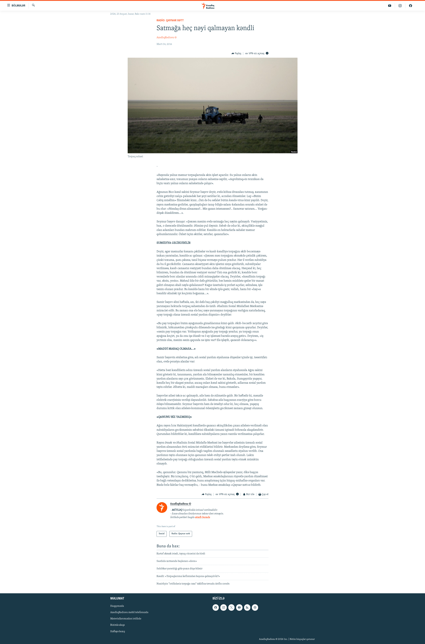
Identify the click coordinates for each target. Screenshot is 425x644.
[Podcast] (255, 607)
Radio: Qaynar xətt (170, 20)
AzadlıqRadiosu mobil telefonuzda (129, 612)
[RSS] (247, 607)
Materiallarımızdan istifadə (125, 618)
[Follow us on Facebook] (215, 607)
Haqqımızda (117, 606)
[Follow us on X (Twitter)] (231, 607)
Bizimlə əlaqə (117, 625)
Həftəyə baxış (117, 631)
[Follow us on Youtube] (239, 607)
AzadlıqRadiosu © (167, 37)
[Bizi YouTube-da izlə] (389, 5)
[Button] (236, 53)
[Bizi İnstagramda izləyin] (400, 5)
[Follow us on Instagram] (223, 607)
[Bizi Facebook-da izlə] (410, 5)
